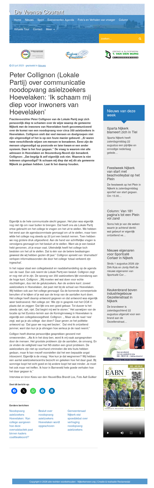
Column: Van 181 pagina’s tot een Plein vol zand (123, 214)
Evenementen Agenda (61, 20)
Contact (37, 29)
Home (17, 20)
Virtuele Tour (21, 29)
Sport (40, 20)
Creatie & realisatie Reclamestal (113, 481)
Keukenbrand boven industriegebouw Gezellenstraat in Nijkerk (122, 295)
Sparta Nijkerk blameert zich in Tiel (122, 130)
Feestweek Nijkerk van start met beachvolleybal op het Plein (123, 173)
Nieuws (29, 20)
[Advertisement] (53, 193)
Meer (49, 29)
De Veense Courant (39, 11)
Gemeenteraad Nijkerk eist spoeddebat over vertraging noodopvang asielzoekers (78, 420)
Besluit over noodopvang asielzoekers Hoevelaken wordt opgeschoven (49, 418)
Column (123, 20)
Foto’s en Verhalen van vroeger (96, 20)
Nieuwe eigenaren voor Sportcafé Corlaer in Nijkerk (120, 254)
